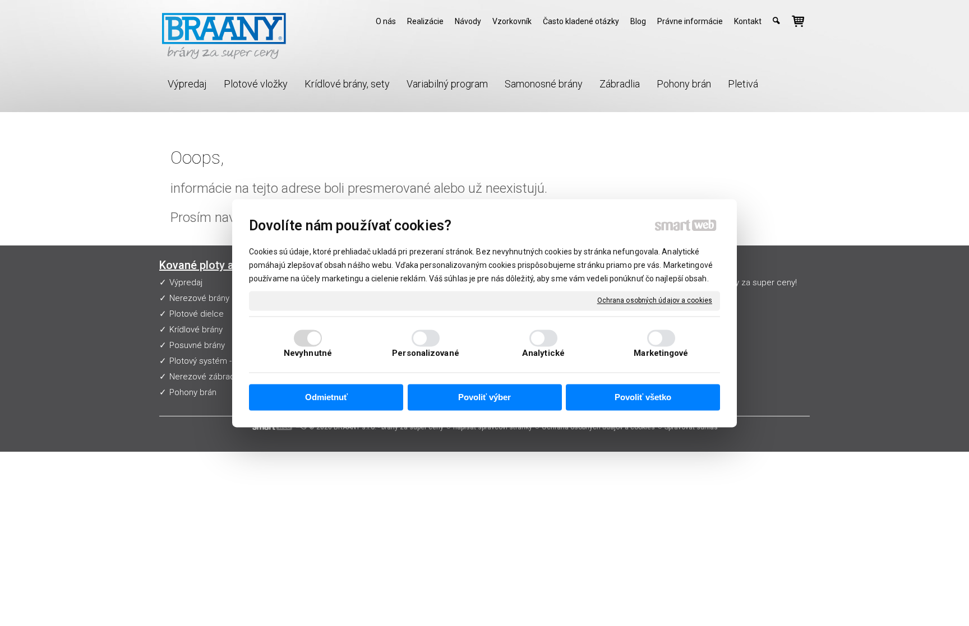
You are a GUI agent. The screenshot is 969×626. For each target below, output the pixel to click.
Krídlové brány (196, 329)
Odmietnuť (326, 397)
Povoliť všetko (643, 397)
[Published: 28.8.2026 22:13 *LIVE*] (300, 427)
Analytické (543, 353)
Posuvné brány (197, 345)
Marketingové (661, 353)
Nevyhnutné (308, 353)
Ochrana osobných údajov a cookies (654, 300)
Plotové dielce (196, 314)
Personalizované (425, 353)
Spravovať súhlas (691, 427)
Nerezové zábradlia (206, 377)
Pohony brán (192, 392)
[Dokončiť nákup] (798, 21)
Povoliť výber (484, 397)
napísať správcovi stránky (492, 427)
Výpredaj (185, 282)
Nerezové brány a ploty (213, 298)
